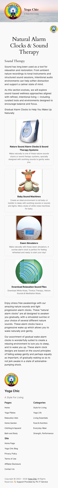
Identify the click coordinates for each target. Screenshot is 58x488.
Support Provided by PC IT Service (32, 482)
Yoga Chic (31, 9)
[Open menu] (53, 29)
